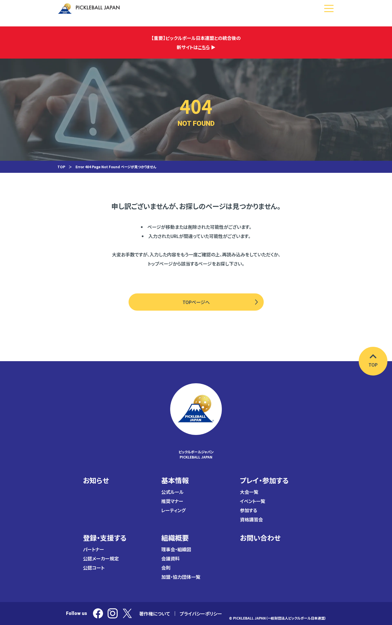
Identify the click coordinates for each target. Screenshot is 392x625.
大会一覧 (249, 491)
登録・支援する (105, 538)
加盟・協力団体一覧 (180, 576)
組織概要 (175, 538)
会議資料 (170, 558)
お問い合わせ (260, 538)
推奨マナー (172, 501)
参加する (248, 510)
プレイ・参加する (264, 480)
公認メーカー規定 (101, 558)
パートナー (93, 549)
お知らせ (96, 480)
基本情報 (175, 480)
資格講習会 (251, 519)
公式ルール (172, 491)
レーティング (173, 510)
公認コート (93, 567)
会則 (165, 567)
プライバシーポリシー (201, 613)
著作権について (154, 613)
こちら (204, 47)
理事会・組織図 (176, 549)
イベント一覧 (252, 501)
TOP (61, 166)
